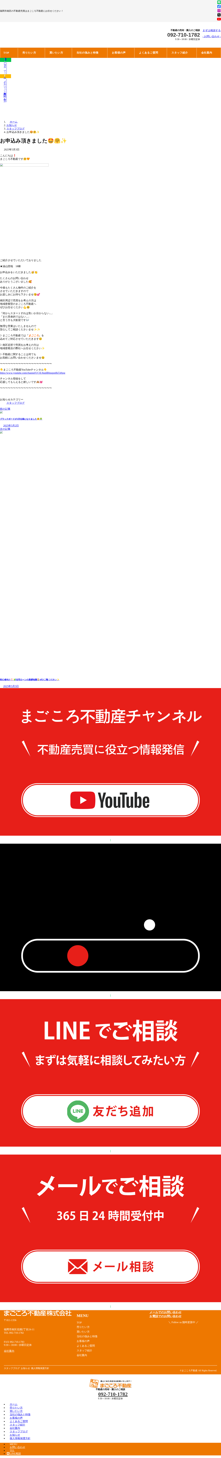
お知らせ (15, 1435)
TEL (12, 1450)
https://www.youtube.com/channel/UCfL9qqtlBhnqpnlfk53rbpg (32, 373)
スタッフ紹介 (17, 1424)
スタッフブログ (15, 402)
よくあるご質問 (19, 1421)
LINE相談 (15, 1453)
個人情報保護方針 (20, 1438)
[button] (212, 33)
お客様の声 (16, 1418)
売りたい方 (16, 1407)
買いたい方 (16, 1411)
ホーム (13, 1404)
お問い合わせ (17, 1447)
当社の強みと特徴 (20, 1414)
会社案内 (15, 1428)
